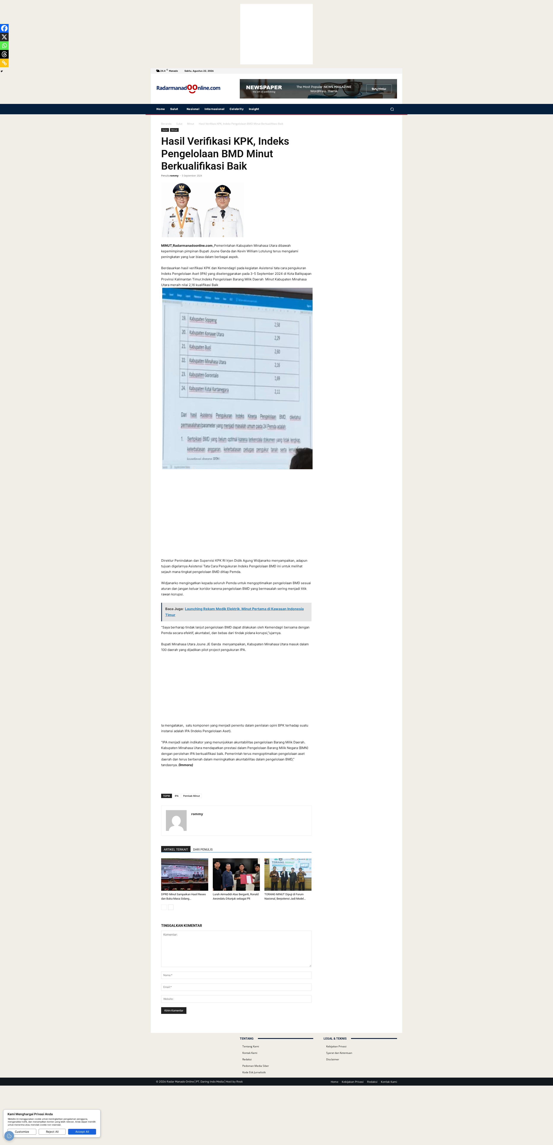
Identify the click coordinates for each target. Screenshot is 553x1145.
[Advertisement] (276, 34)
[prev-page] (164, 907)
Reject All (52, 1131)
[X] (4, 37)
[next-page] (170, 907)
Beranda (166, 124)
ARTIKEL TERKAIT (176, 849)
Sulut (179, 124)
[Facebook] (4, 28)
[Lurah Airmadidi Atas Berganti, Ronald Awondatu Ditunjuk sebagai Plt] (236, 874)
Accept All (82, 1131)
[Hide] (1, 71)
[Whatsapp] (4, 45)
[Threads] (4, 54)
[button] (392, 109)
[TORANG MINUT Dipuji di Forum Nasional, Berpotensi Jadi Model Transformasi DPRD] (287, 874)
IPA (176, 795)
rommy (174, 175)
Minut (190, 124)
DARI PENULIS (203, 849)
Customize (22, 1131)
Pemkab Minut (191, 795)
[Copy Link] (4, 63)
